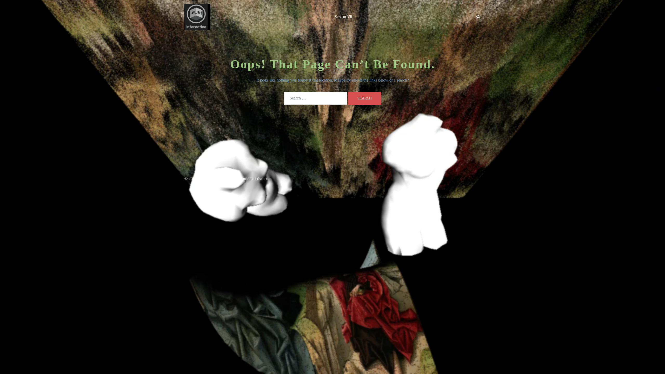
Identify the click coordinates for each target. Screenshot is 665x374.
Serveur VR (343, 17)
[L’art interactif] (197, 16)
